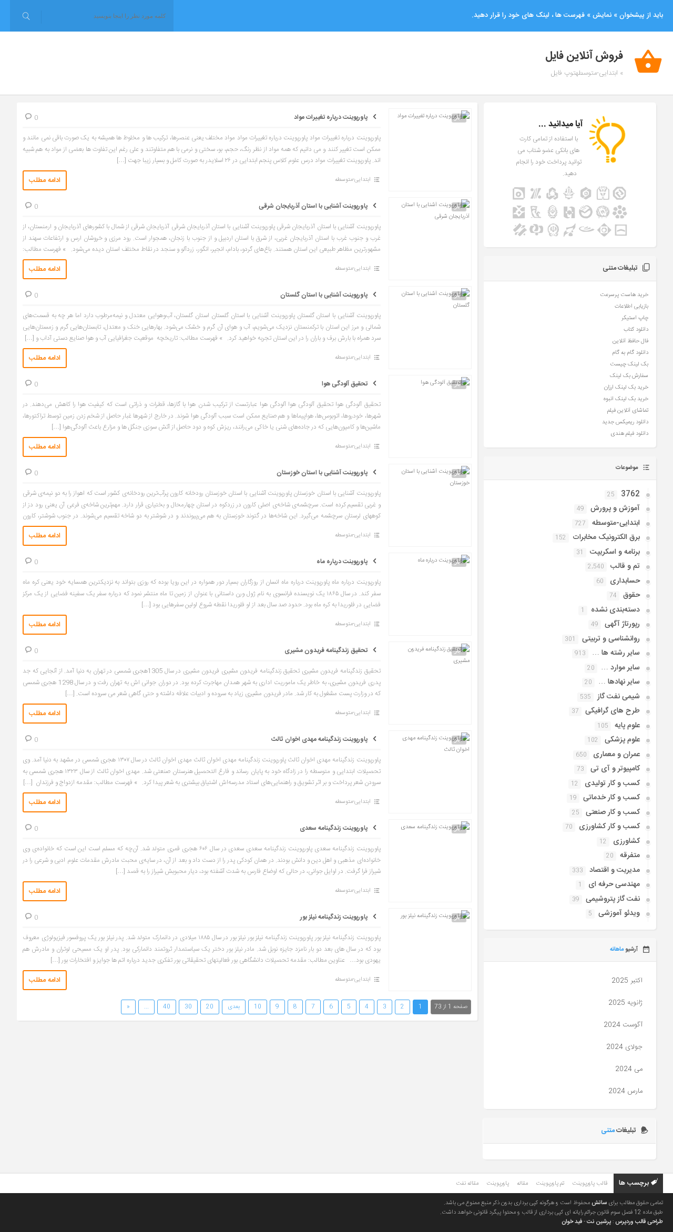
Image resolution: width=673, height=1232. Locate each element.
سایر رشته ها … (616, 653)
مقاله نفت (467, 1183)
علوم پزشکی (622, 740)
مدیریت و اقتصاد (614, 870)
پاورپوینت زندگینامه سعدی (334, 828)
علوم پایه (627, 725)
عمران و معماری (616, 754)
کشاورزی (626, 841)
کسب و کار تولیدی (612, 783)
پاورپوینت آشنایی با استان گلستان (324, 295)
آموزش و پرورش (615, 508)
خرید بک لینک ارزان (626, 387)
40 (166, 1007)
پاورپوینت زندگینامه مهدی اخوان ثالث (319, 739)
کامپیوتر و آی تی (615, 768)
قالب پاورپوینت (589, 1183)
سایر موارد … (620, 667)
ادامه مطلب (44, 180)
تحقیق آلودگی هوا (345, 384)
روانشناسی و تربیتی (611, 639)
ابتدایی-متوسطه (353, 180)
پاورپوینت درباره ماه (342, 561)
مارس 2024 (625, 1091)
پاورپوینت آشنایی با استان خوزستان (322, 472)
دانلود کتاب (636, 329)
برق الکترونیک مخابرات (606, 537)
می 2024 (629, 1069)
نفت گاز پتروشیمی (613, 899)
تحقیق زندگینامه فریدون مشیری (326, 650)
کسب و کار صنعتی (613, 812)
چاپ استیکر (634, 318)
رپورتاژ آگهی (622, 624)
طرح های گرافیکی (612, 711)
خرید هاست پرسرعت (624, 295)
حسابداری (625, 581)
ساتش (599, 1203)
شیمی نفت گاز (618, 696)
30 (188, 1007)
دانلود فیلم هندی (629, 434)
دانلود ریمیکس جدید (625, 422)
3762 (630, 494)
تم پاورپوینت (550, 1183)
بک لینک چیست (629, 364)
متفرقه (630, 855)
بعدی (234, 1007)
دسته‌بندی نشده (615, 610)
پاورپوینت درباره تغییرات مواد (331, 117)
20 (209, 1007)
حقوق (631, 595)
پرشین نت (599, 1222)
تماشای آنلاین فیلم (627, 410)
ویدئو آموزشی (619, 913)
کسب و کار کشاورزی (609, 826)
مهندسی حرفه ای (614, 884)
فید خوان (572, 1222)
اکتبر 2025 (627, 980)
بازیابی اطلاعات (631, 306)
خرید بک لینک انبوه (626, 399)
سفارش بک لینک (629, 376)
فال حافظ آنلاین (630, 341)
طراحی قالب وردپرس (639, 1222)
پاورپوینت (497, 1183)
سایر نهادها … (619, 682)
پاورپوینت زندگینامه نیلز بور (334, 917)
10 (257, 1007)
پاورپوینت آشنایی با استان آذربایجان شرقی (313, 206)
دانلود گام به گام (630, 353)
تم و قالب (625, 566)
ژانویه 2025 (625, 1003)
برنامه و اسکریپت (615, 552)
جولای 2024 (624, 1047)
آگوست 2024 (623, 1025)
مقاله (522, 1183)
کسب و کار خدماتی (611, 797)
